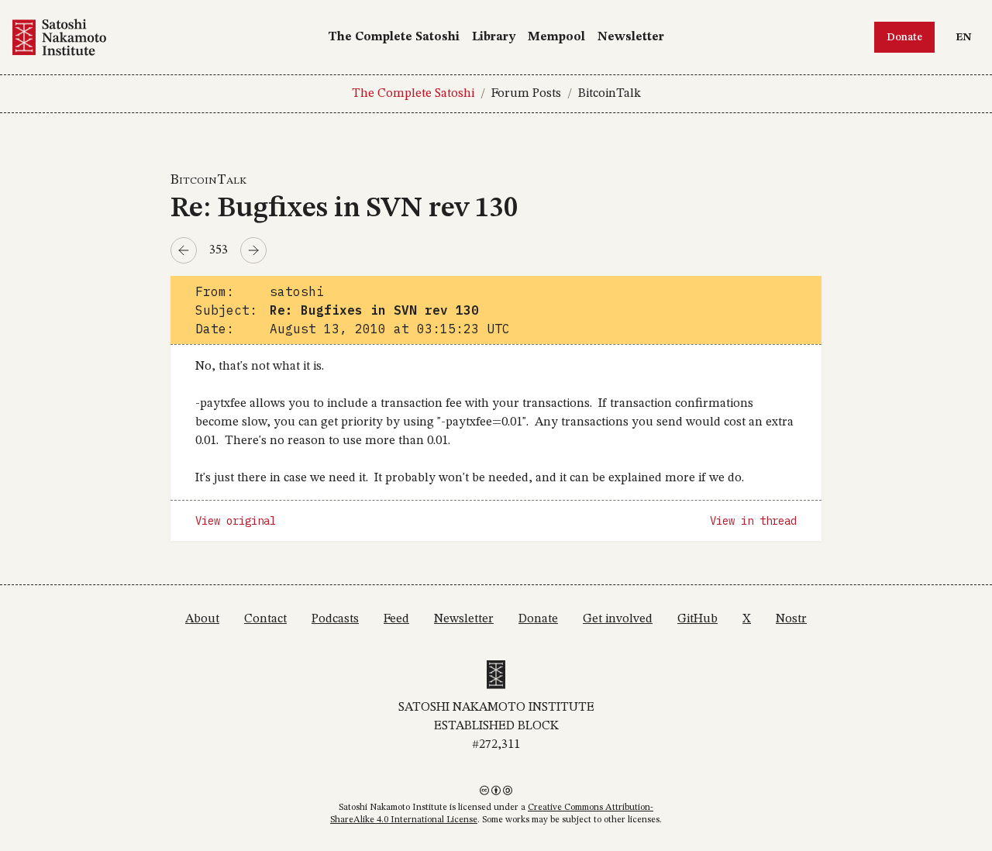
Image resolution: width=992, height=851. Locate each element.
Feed (396, 619)
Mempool (556, 37)
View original (235, 521)
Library (493, 37)
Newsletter (631, 37)
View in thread (753, 521)
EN (967, 37)
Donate (904, 37)
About (202, 619)
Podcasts (335, 619)
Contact (265, 619)
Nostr (791, 619)
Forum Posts (526, 94)
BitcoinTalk (609, 94)
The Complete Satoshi (394, 37)
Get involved (618, 619)
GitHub (697, 619)
